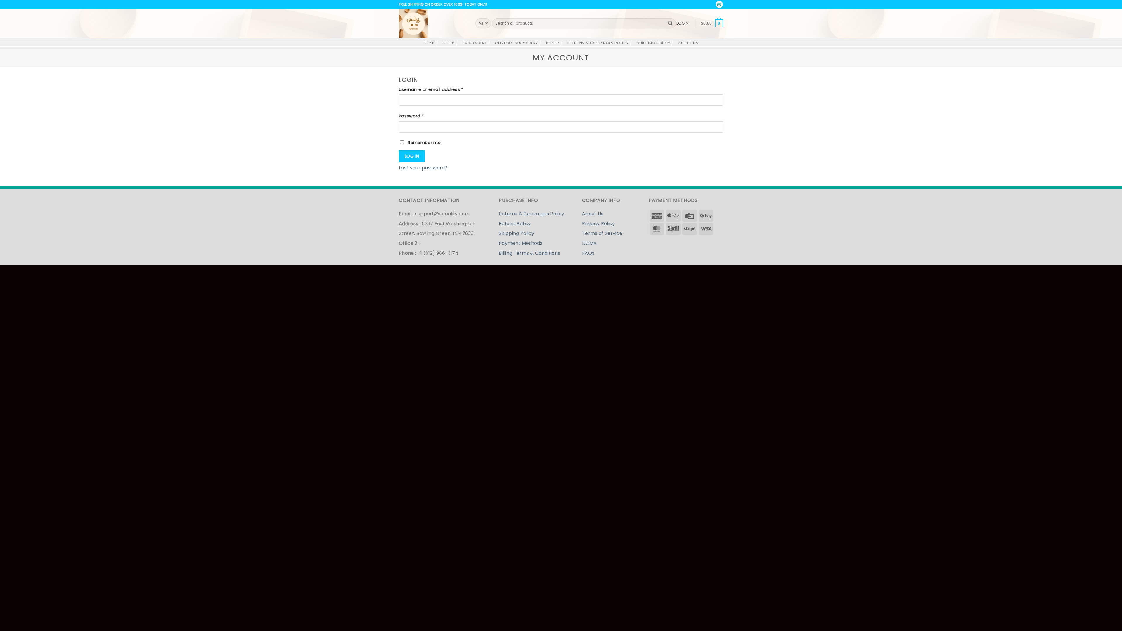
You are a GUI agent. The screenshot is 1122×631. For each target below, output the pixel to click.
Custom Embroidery (516, 43)
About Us (688, 43)
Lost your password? (423, 167)
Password (421, 116)
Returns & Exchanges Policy (598, 43)
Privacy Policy (598, 223)
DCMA (589, 243)
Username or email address (440, 89)
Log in (412, 156)
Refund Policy (515, 223)
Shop (449, 43)
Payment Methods (521, 243)
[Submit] (670, 23)
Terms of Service (602, 233)
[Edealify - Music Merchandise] (433, 23)
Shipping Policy (653, 43)
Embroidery (475, 43)
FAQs (588, 253)
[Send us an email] (719, 4)
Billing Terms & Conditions (529, 253)
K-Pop (552, 43)
